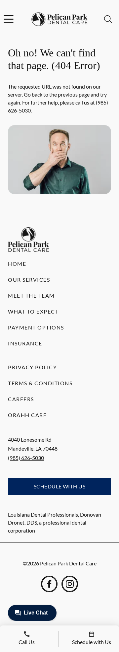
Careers (21, 399)
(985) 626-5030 (26, 458)
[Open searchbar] (108, 19)
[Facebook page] (49, 584)
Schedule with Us (60, 486)
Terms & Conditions (40, 383)
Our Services (29, 279)
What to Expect (33, 311)
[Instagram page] (69, 584)
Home (17, 263)
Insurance (25, 343)
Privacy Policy (32, 367)
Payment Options (36, 327)
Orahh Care (27, 415)
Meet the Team (31, 295)
